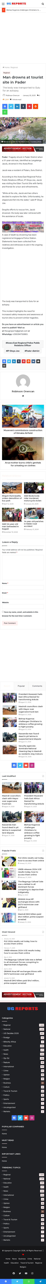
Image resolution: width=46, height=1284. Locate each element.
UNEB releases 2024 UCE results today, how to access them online (29, 872)
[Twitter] (11, 106)
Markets (6, 1111)
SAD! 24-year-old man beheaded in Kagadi (10, 526)
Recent (7, 686)
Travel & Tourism (10, 1091)
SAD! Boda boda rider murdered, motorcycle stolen (32, 498)
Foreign (6, 1037)
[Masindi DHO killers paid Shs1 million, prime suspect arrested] (9, 917)
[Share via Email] (38, 361)
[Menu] (3, 5)
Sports (6, 1099)
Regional (14, 67)
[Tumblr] (23, 106)
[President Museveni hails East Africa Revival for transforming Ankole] (10, 697)
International (8, 1066)
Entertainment (9, 1103)
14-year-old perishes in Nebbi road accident (33, 523)
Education (7, 1046)
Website (5, 602)
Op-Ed (6, 1058)
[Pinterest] (29, 106)
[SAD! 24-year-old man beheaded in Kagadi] (12, 515)
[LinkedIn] (17, 106)
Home (6, 67)
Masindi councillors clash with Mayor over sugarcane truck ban (31, 709)
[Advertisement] (23, 38)
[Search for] (43, 5)
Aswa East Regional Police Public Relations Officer (23, 344)
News (5, 1054)
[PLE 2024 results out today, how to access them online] (9, 861)
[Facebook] (4, 106)
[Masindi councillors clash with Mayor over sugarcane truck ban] (10, 710)
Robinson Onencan (13, 95)
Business (7, 1083)
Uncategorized (9, 1107)
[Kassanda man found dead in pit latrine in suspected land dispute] (10, 737)
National (6, 1029)
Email (5, 593)
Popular (21, 686)
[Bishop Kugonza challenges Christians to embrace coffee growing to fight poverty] (10, 722)
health (6, 1050)
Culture (6, 1087)
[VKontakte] (33, 361)
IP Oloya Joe (13, 351)
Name (5, 583)
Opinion (6, 1075)
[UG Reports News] (16, 4)
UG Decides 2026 (11, 1033)
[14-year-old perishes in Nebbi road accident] (34, 513)
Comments (37, 686)
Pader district (32, 351)
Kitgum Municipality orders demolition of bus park (12, 498)
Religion (6, 1079)
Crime (5, 1071)
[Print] (4, 366)
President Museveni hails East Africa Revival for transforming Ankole (30, 697)
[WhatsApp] (4, 112)
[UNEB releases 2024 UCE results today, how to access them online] (9, 873)
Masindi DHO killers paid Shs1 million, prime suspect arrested (31, 917)
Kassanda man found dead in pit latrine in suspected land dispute (30, 736)
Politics (6, 1095)
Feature (6, 1062)
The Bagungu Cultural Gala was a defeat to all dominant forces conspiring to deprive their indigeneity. (31, 886)
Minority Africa (9, 1042)
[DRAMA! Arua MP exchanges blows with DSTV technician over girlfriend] (9, 902)
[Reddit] (35, 106)
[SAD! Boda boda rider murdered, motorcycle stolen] (34, 487)
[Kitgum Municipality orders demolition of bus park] (12, 487)
